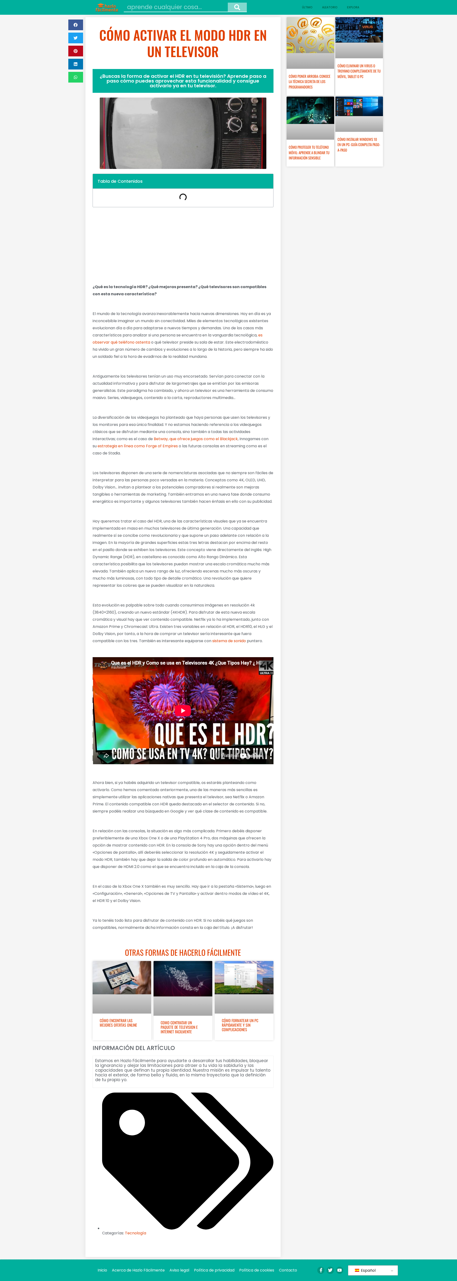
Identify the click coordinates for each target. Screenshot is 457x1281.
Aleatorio (330, 7)
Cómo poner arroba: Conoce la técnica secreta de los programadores (309, 81)
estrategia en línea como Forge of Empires (138, 446)
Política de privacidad (214, 1270)
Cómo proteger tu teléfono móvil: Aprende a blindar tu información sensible (309, 152)
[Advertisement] (183, 245)
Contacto (288, 1270)
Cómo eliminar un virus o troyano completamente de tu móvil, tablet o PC (359, 71)
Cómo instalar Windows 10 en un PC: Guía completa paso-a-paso (359, 145)
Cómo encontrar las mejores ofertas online (118, 1023)
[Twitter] (330, 1270)
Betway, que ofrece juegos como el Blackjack (196, 439)
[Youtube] (339, 1270)
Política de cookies (256, 1270)
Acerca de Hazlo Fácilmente (138, 1270)
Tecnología (135, 1233)
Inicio (102, 1270)
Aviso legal (179, 1270)
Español (368, 1270)
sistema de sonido (229, 641)
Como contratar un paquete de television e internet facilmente (179, 1027)
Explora (353, 7)
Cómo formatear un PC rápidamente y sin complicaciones (240, 1025)
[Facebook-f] (320, 1270)
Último (307, 7)
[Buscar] (237, 7)
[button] (75, 25)
